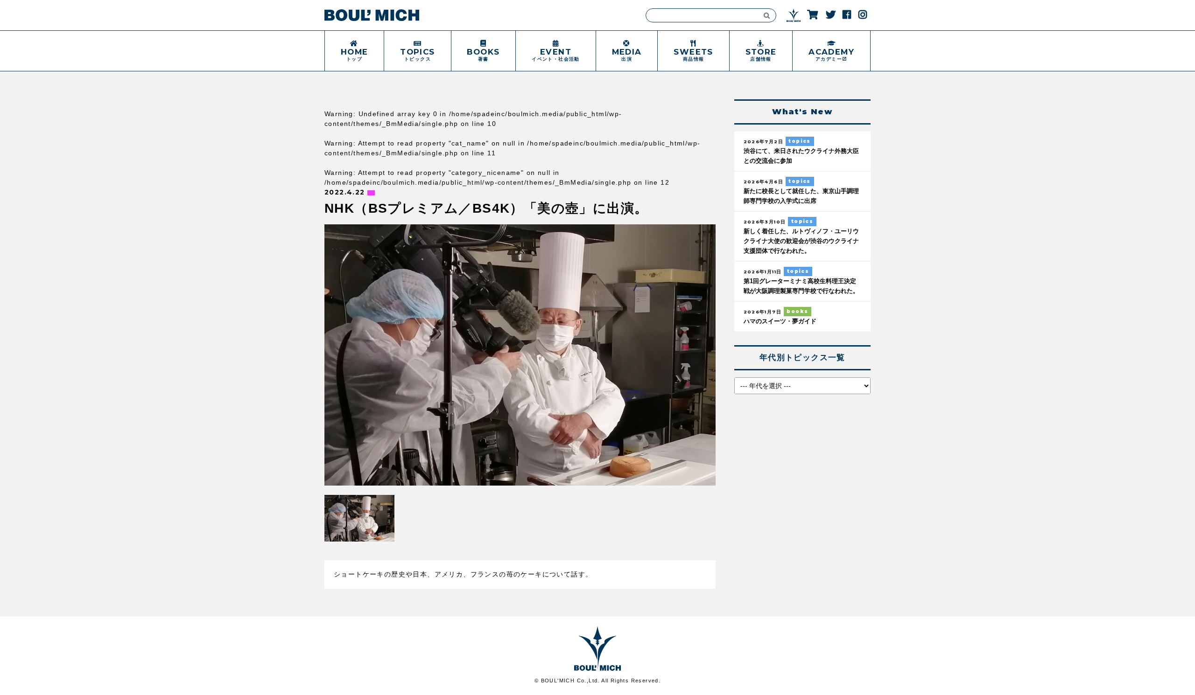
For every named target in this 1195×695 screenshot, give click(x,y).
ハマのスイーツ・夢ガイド (780, 321)
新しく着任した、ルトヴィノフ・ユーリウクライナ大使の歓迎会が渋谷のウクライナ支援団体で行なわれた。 (801, 241)
